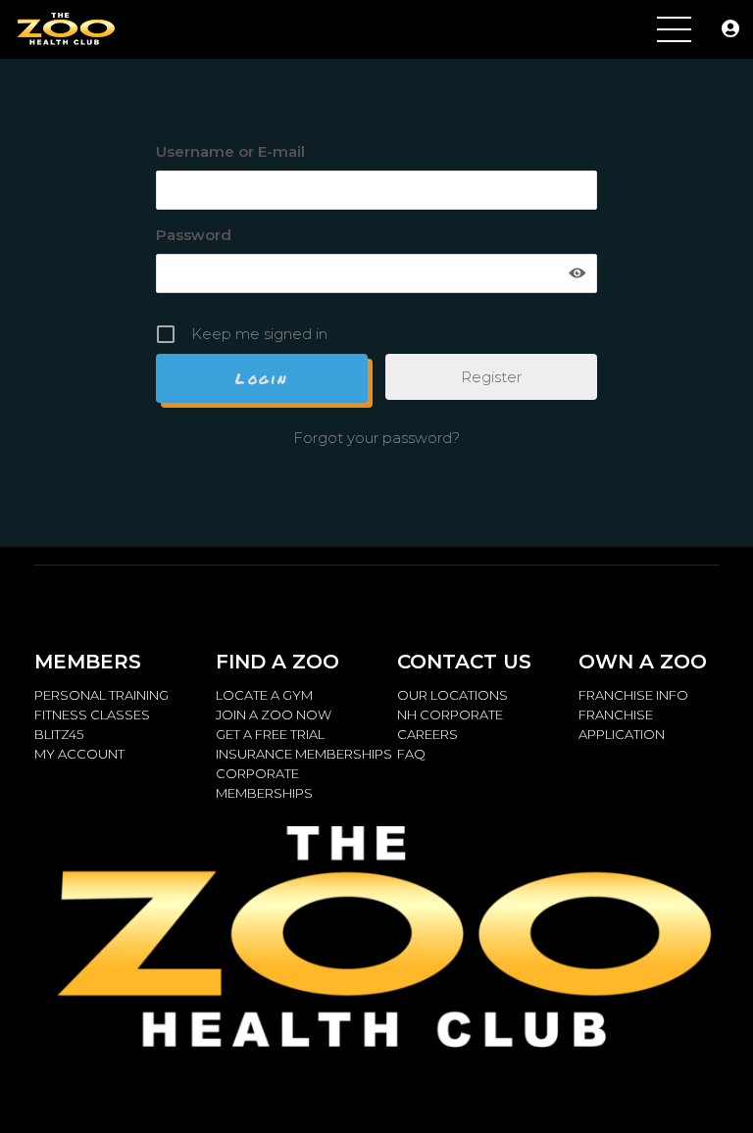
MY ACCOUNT (79, 754)
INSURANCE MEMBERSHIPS (304, 754)
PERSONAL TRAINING (101, 695)
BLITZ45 (58, 734)
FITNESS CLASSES (92, 714)
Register (491, 377)
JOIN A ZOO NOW (273, 714)
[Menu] (674, 29)
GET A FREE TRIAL (270, 734)
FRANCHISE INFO (633, 695)
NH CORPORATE (450, 714)
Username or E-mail (230, 151)
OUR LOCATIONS (452, 695)
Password (193, 234)
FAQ (411, 754)
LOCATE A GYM (264, 695)
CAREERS (427, 734)
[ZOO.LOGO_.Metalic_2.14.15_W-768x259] (65, 30)
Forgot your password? (376, 437)
